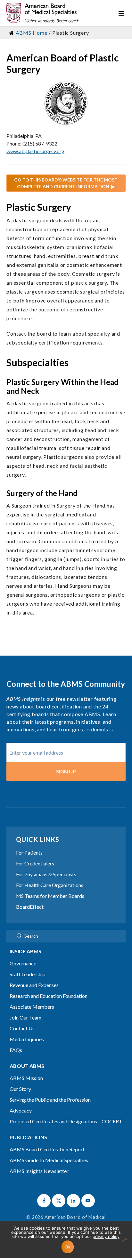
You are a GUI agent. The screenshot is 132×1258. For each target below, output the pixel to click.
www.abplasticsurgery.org (35, 151)
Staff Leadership (27, 974)
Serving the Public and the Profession (50, 1100)
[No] (124, 1243)
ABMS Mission (26, 1078)
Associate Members (32, 1007)
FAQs (16, 1050)
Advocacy (21, 1110)
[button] (44, 1200)
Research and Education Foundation (48, 996)
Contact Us (22, 1028)
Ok (67, 1246)
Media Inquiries (27, 1039)
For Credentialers (35, 863)
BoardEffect (30, 907)
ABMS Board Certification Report (47, 1149)
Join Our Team (25, 1017)
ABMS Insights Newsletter (39, 1171)
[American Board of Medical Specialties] (42, 13)
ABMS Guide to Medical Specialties (49, 1160)
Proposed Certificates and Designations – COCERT (66, 1121)
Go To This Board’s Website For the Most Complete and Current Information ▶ (66, 183)
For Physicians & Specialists (46, 874)
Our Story (20, 1089)
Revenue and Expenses (34, 985)
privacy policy (106, 1236)
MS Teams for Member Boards (50, 896)
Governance (23, 963)
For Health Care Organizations (49, 885)
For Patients (29, 852)
